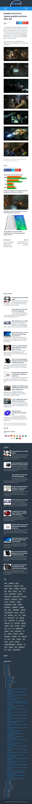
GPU (19, 615)
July (8, 685)
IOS (5, 633)
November (9, 678)
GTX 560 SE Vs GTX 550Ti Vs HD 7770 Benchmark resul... (15, 737)
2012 (6, 675)
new (5, 610)
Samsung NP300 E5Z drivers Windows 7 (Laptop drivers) (20, 463)
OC (5, 618)
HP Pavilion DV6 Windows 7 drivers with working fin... (16, 728)
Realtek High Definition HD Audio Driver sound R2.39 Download (20, 374)
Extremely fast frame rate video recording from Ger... (17, 746)
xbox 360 (23, 623)
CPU (24, 591)
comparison (15, 607)
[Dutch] (20, 436)
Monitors (7, 623)
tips (6, 620)
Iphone (24, 615)
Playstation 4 (11, 618)
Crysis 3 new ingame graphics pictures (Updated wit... (16, 779)
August (9, 683)
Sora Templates (13, 801)
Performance (16, 610)
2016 (6, 668)
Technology (14, 599)
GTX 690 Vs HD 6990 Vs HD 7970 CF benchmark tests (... (15, 722)
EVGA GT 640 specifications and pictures (16, 770)
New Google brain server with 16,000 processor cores (16, 706)
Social (9, 649)
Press (6, 588)
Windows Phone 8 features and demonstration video (14, 731)
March (8, 785)
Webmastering (19, 628)
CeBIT (11, 631)
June (8, 687)
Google (16, 612)
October (9, 680)
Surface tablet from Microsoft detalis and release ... (17, 740)
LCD (13, 628)
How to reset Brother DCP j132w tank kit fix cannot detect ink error (19, 347)
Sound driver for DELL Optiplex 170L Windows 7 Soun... (15, 755)
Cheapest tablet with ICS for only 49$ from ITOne (17, 715)
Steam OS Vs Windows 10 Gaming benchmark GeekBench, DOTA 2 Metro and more (16, 191)
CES (5, 615)
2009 (6, 793)
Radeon (9, 633)
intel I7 (11, 641)
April (8, 783)
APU (16, 615)
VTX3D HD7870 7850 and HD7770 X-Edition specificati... (16, 695)
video (21, 586)
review (14, 604)
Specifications (8, 586)
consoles (6, 167)
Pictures (17, 626)
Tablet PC (22, 612)
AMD (5, 591)
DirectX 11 (24, 636)
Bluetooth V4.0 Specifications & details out (19, 412)
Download (16, 586)
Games (10, 167)
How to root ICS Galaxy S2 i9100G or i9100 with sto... (17, 768)
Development (18, 631)
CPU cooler (17, 623)
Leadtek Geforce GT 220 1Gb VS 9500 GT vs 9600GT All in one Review (19, 512)
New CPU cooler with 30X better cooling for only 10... (17, 712)
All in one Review (8, 612)
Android (20, 604)
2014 (6, 672)
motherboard (8, 604)
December (9, 677)
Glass (8, 639)
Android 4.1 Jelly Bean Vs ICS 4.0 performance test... (14, 698)
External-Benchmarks (10, 644)
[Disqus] (16, 269)
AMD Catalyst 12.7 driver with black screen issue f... (17, 709)
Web (24, 639)
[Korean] (14, 439)
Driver (10, 588)
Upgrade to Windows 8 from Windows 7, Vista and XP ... (16, 692)
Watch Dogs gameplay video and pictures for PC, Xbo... (17, 752)
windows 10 (21, 647)
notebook (14, 636)
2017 (6, 667)
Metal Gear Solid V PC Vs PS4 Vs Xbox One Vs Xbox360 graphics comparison (15, 211)
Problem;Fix (7, 607)
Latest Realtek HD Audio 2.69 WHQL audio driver (17, 749)
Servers (21, 633)
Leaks (6, 647)
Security (15, 633)
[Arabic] (17, 439)
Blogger (17, 641)
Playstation (12, 620)
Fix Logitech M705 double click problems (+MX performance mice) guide (19, 566)
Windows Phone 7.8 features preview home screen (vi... (17, 703)
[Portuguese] (26, 436)
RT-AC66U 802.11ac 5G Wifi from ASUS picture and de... (16, 773)
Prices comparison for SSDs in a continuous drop (17, 725)
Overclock (10, 615)
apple (9, 610)
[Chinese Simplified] (20, 439)
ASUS (6, 628)
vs (23, 631)
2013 (6, 673)
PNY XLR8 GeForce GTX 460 (20, 321)
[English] (6, 436)
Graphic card (8, 596)
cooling (7, 631)
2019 (6, 665)
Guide (13, 639)
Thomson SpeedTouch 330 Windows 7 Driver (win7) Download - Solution (19, 488)
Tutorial (24, 596)
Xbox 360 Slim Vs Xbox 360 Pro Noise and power (19, 310)
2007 (6, 797)
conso (6, 641)
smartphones (12, 594)
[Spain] (14, 436)
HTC (10, 628)
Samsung (23, 610)
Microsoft (12, 602)
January (9, 788)
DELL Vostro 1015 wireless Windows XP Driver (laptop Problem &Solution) (20, 360)
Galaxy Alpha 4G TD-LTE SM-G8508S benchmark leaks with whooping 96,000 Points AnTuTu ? (14, 233)
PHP (5, 649)
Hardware (11, 583)
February (9, 786)
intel (6, 594)
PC (11, 623)
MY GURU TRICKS (16, 596)
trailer (19, 602)
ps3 (19, 636)
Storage (7, 626)
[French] (9, 436)
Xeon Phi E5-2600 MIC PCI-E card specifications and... (14, 743)
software (16, 588)
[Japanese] (11, 439)
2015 (6, 670)
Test (20, 591)
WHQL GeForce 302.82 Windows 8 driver (16, 701)
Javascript (19, 644)
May (8, 781)
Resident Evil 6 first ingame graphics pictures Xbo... (15, 776)
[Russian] (23, 436)
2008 (6, 795)
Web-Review (7, 636)
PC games (20, 594)
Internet (19, 639)
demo (12, 626)
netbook (22, 620)
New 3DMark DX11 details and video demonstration (15, 734)
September (10, 682)
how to (20, 599)
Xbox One (22, 618)
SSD (17, 618)
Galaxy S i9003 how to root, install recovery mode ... (17, 718)
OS (17, 620)
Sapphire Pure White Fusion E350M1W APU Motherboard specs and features (20, 387)
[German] (11, 436)
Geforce (23, 626)
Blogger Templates (22, 801)
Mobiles (15, 591)
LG (24, 644)
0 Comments (9, 22)
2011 (6, 790)
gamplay (11, 647)
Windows (22, 607)
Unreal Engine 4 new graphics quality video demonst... (17, 759)
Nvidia (9, 591)
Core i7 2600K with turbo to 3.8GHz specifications (20, 400)
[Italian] (17, 436)
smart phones (16, 649)
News (14, 167)
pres (16, 647)
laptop (6, 602)
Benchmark (23, 588)
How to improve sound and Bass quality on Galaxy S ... (17, 689)
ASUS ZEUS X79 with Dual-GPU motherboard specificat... (17, 765)
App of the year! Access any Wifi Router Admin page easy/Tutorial (20, 334)
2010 (6, 791)
